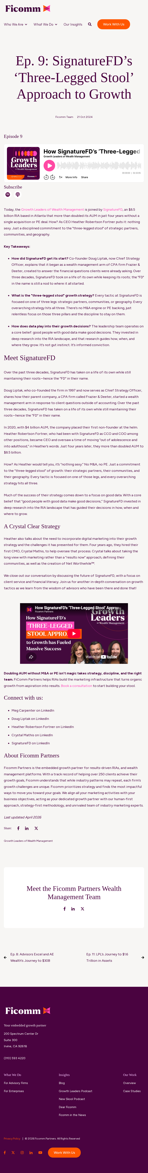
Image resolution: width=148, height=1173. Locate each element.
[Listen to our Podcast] (18, 194)
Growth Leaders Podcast (75, 1091)
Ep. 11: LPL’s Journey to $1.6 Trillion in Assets (107, 957)
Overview (129, 1083)
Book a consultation (76, 686)
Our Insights (73, 24)
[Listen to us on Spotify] (8, 194)
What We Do (43, 24)
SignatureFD (113, 209)
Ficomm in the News (72, 1115)
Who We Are (13, 24)
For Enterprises (14, 1091)
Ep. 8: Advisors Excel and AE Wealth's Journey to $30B (32, 957)
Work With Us (113, 24)
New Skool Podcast (72, 1099)
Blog (62, 1083)
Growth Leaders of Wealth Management (28, 841)
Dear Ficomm (67, 1107)
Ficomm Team (64, 117)
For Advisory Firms (16, 1083)
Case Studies (132, 1091)
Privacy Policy (12, 1138)
